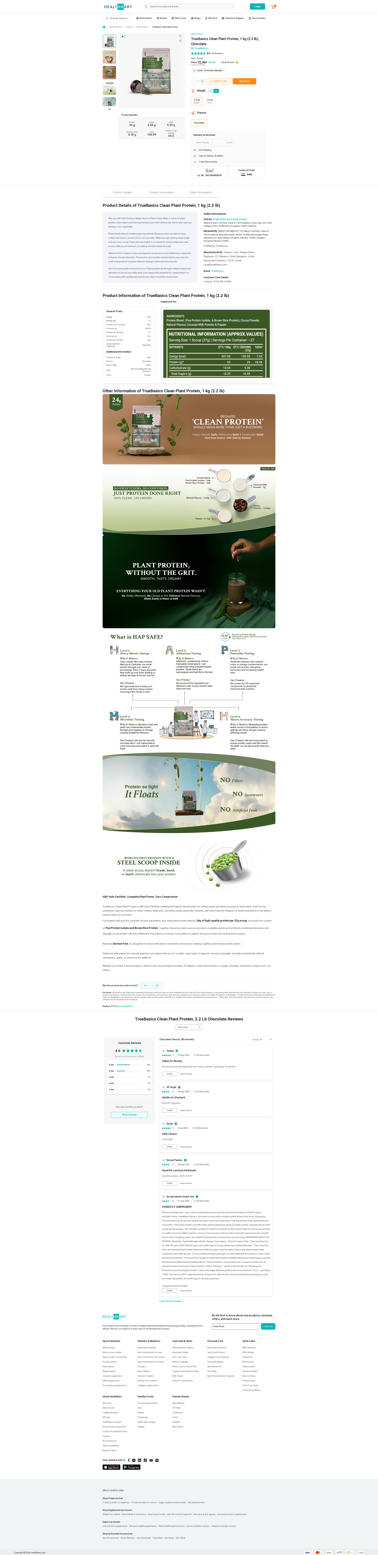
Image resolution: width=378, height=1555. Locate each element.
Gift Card (212, 18)
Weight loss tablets (111, 1514)
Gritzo (175, 1417)
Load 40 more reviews (170, 1301)
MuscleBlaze (178, 1403)
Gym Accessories (111, 1538)
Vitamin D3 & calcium (147, 1381)
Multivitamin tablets (147, 1347)
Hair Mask (212, 1371)
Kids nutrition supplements (115, 1526)
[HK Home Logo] (118, 7)
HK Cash (106, 1417)
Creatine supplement (112, 1376)
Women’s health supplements (143, 1526)
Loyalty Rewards (110, 1412)
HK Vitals (176, 1408)
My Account (248, 1362)
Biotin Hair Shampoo (217, 1347)
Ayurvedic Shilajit (180, 1352)
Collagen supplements (148, 1385)
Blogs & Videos (109, 1450)
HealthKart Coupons (112, 1422)
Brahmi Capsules (180, 1362)
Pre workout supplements (115, 1385)
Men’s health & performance (171, 1526)
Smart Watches (127, 1538)
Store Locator (248, 1366)
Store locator (259, 18)
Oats (140, 1408)
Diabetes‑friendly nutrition (224, 1526)
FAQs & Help (248, 1352)
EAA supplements (111, 1381)
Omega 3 (142, 1366)
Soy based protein (196, 1502)
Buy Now (244, 81)
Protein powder (110, 1362)
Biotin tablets (144, 1371)
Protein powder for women (144, 1502)
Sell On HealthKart (111, 1445)
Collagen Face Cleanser (218, 1357)
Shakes (141, 1427)
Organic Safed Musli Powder (185, 1371)
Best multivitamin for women (151, 1357)
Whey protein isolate (112, 1352)
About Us (107, 1403)
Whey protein (109, 1347)
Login (257, 6)
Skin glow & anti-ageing (204, 1514)
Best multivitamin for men (150, 1352)
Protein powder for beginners (116, 1502)
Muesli (141, 1412)
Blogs (197, 18)
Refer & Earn (108, 1408)
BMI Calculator (249, 1347)
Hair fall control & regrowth (179, 1514)
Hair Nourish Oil (214, 1366)
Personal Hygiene (215, 1362)
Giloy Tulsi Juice (179, 1357)
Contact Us (247, 1357)
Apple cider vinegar (146, 1422)
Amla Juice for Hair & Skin (184, 1366)
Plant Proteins (197, 34)
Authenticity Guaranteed (114, 1427)
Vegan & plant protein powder (172, 1502)
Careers (106, 1436)
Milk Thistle (177, 1376)
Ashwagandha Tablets (182, 1347)
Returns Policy (249, 1376)
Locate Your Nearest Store (115, 1431)
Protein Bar (143, 1417)
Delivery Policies (249, 1371)
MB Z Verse (177, 1427)
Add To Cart (220, 81)
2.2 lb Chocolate (201, 1055)
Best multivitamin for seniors (151, 1362)
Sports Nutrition (125, 1006)
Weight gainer (109, 1371)
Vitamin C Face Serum (182, 1381)
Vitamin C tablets (146, 1376)
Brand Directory (110, 1441)
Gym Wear (180, 1538)
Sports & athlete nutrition (198, 1526)
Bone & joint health (156, 1514)
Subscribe (268, 1326)
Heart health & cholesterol (134, 1514)
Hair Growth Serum (216, 1352)
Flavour (201, 112)
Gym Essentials (144, 1538)
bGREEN (176, 1422)
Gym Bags (169, 1538)
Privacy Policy (248, 1381)
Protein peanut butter (148, 1403)
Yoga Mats (158, 1538)
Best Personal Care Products (220, 1376)
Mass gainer (108, 1366)
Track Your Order (250, 1385)
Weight (201, 90)
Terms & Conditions (251, 1390)
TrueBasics (200, 48)
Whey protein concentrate (115, 1357)
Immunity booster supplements (231, 1514)
